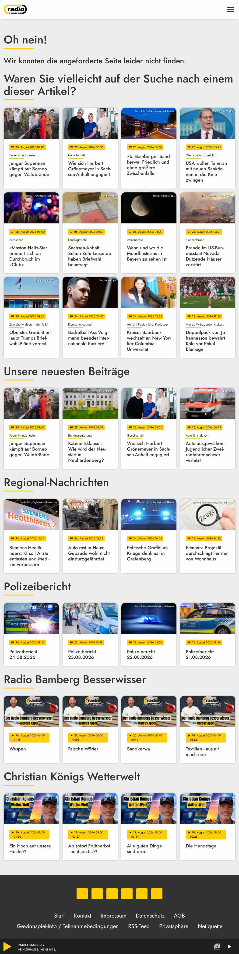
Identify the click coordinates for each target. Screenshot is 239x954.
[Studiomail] (142, 893)
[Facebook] (97, 893)
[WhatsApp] (82, 893)
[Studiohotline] (156, 893)
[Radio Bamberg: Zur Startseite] (114, 9)
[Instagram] (112, 893)
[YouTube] (127, 893)
